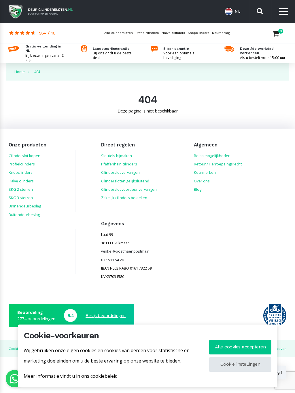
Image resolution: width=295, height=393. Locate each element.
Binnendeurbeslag (25, 206)
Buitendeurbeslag (24, 214)
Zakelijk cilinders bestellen (124, 197)
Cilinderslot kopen (24, 155)
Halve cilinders (173, 33)
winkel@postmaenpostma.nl (125, 251)
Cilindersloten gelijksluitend (125, 181)
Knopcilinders (198, 33)
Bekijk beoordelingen (106, 315)
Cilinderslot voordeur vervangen (129, 189)
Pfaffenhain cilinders (119, 164)
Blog (197, 189)
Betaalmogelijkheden (212, 155)
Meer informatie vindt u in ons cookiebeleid (71, 376)
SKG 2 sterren (21, 189)
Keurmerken (205, 172)
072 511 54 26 (112, 259)
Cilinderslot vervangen (120, 172)
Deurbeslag (221, 33)
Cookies (15, 348)
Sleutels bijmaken (116, 155)
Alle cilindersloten (118, 33)
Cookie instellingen (240, 364)
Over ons (202, 181)
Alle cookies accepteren (240, 347)
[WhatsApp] (14, 378)
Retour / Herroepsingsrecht (218, 164)
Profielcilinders (147, 33)
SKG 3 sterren (21, 197)
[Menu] (283, 11)
